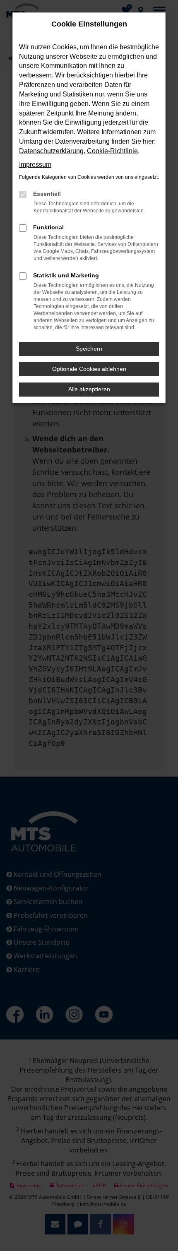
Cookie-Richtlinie (112, 150)
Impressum (35, 164)
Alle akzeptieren (89, 389)
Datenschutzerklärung (51, 150)
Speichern (89, 348)
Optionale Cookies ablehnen (89, 369)
